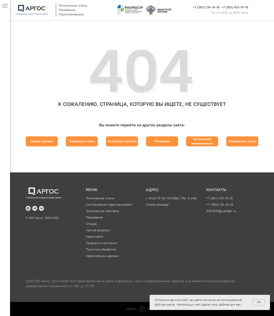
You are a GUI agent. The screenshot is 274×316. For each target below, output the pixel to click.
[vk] (41, 208)
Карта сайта (94, 237)
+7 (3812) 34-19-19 (206, 7)
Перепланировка (71, 14)
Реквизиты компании (101, 243)
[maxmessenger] (28, 208)
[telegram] (34, 208)
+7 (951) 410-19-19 (235, 7)
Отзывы (91, 224)
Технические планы (73, 5)
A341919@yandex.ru (221, 211)
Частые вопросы (98, 230)
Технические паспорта (102, 211)
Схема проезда (157, 204)
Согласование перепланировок (109, 204)
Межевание (67, 10)
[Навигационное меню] (5, 6)
